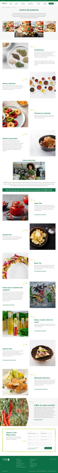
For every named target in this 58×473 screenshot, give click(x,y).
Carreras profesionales (33, 463)
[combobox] (33, 433)
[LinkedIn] (50, 459)
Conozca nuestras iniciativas (38, 419)
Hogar (3, 7)
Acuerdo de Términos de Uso (52, 471)
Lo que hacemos (7, 7)
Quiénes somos (18, 459)
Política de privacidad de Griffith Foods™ (41, 471)
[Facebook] (52, 459)
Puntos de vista (32, 460)
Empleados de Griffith (32, 471)
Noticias (31, 462)
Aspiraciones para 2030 (33, 459)
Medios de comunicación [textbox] (32, 433)
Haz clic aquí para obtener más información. (9, 359)
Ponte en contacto (48, 448)
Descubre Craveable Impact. (52, 0)
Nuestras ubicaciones (33, 465)
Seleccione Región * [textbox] (44, 433)
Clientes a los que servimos (20, 463)
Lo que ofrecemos (19, 460)
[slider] (24, 36)
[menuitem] (50, 459)
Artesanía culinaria (19, 465)
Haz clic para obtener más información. (40, 214)
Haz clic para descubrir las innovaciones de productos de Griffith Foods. (29, 190)
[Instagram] (55, 459)
